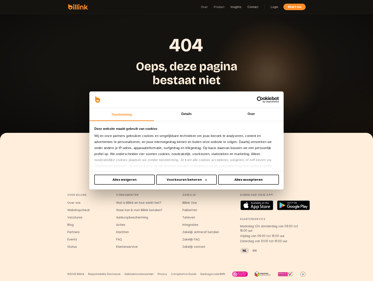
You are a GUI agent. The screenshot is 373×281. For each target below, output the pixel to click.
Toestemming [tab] (121, 114)
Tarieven (188, 217)
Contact (253, 7)
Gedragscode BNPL (212, 274)
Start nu (294, 7)
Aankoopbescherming (132, 217)
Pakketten (189, 210)
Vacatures (74, 217)
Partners (73, 232)
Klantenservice (127, 247)
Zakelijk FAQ (191, 239)
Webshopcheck (78, 210)
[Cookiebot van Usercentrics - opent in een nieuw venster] (260, 99)
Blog (70, 225)
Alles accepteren (248, 179)
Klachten (122, 232)
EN (255, 250)
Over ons (74, 203)
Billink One (189, 203)
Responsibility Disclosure (104, 274)
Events (72, 239)
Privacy (162, 274)
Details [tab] (186, 114)
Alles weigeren (124, 179)
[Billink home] (78, 6)
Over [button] (204, 7)
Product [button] (219, 7)
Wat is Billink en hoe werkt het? (138, 203)
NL (245, 250)
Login (274, 7)
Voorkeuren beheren (184, 179)
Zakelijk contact (193, 247)
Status (72, 247)
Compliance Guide (183, 274)
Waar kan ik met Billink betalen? (139, 210)
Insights (236, 7)
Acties (120, 225)
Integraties (190, 225)
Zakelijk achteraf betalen (200, 232)
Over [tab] (251, 114)
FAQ (119, 239)
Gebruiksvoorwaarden (139, 274)
